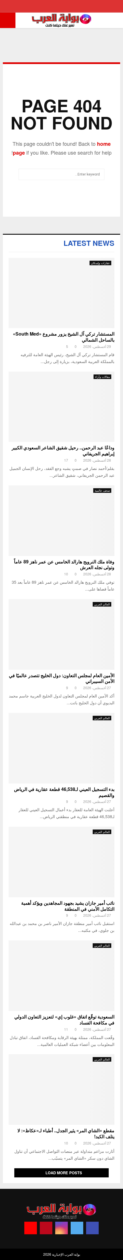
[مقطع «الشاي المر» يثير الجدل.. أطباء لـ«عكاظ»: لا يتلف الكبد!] (61, 1089)
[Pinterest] (46, 1228)
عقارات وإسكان (100, 263)
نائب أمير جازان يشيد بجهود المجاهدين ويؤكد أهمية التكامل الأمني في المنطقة (67, 906)
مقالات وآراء (102, 377)
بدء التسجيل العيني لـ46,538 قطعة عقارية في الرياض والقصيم (64, 792)
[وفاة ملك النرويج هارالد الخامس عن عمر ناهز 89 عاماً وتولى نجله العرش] (61, 520)
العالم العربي (102, 604)
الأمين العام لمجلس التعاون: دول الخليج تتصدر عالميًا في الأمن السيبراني (61, 678)
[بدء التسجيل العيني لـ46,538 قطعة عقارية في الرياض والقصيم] (61, 748)
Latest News (89, 243)
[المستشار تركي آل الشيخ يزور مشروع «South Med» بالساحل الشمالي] (61, 293)
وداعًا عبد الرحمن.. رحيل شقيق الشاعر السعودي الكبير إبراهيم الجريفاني (63, 450)
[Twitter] (77, 1228)
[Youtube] (30, 1228)
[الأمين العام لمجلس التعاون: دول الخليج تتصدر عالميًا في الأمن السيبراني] (61, 634)
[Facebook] (92, 1228)
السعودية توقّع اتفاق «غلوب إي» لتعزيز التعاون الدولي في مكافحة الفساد (64, 1019)
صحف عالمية (102, 491)
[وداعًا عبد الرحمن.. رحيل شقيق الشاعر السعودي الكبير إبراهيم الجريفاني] (61, 407)
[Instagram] (61, 1228)
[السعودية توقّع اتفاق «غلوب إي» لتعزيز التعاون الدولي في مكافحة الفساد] (61, 975)
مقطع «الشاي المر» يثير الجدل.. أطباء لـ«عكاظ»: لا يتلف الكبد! (65, 1133)
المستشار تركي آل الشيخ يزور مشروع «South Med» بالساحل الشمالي (63, 336)
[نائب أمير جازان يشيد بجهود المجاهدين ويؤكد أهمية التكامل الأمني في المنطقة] (61, 862)
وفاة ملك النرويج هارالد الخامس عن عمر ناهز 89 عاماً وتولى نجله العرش (64, 564)
